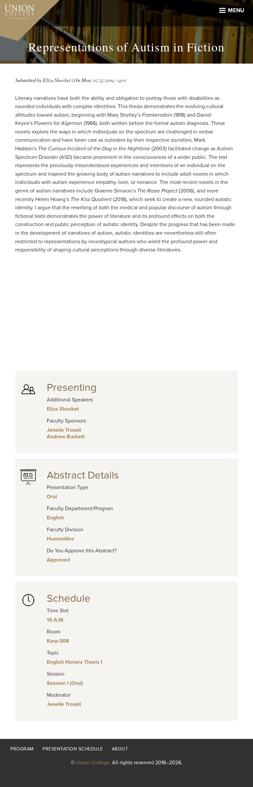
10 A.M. (56, 620)
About (120, 749)
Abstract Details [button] (83, 475)
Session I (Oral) (65, 683)
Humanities (60, 539)
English (55, 517)
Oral (52, 496)
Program (22, 749)
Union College (92, 762)
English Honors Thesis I (74, 662)
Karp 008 (58, 641)
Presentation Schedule (72, 749)
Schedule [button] (68, 598)
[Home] (17, 10)
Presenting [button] (72, 387)
